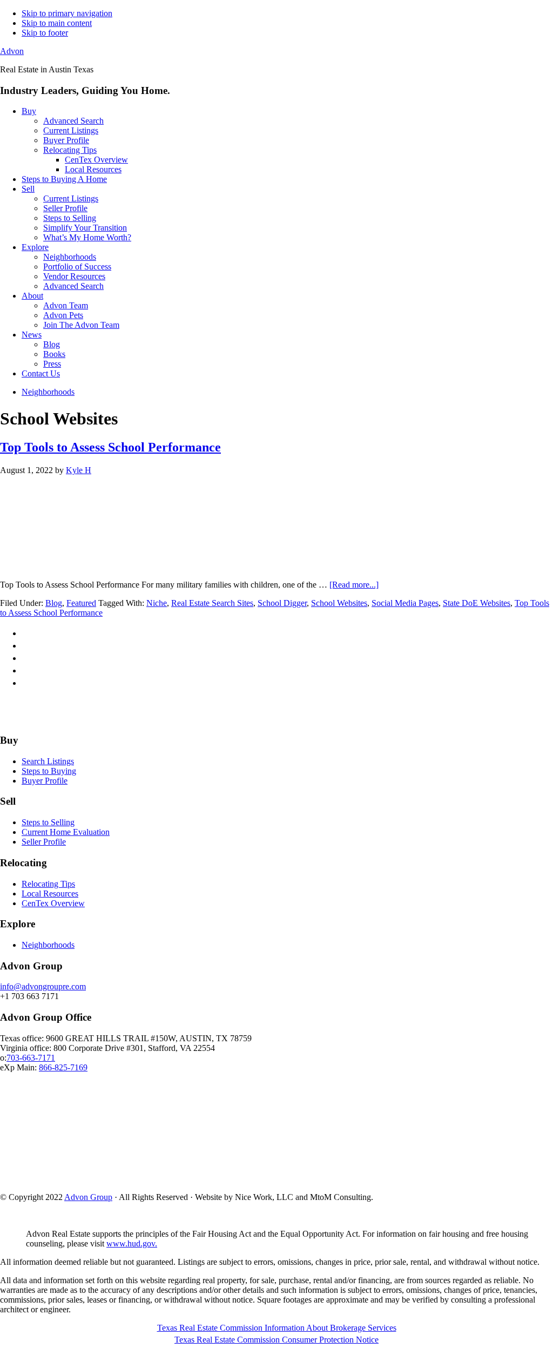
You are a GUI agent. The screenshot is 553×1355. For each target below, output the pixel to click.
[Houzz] (299, 719)
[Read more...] (354, 584)
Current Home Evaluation (66, 832)
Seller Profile (44, 841)
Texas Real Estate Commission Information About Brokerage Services (276, 1327)
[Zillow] (274, 719)
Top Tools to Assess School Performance (110, 447)
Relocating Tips (48, 883)
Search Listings (48, 761)
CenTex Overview (53, 903)
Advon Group (88, 1197)
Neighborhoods (48, 944)
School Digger (282, 603)
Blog (53, 603)
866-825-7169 (63, 1067)
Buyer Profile (45, 780)
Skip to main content (57, 23)
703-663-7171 (30, 1057)
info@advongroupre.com (43, 986)
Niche (156, 603)
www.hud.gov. (131, 1243)
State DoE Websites (476, 603)
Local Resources (50, 893)
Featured (81, 603)
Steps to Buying (49, 771)
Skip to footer (45, 32)
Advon (12, 51)
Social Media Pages (405, 603)
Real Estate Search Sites (212, 603)
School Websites (339, 603)
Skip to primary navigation (67, 13)
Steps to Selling (48, 822)
